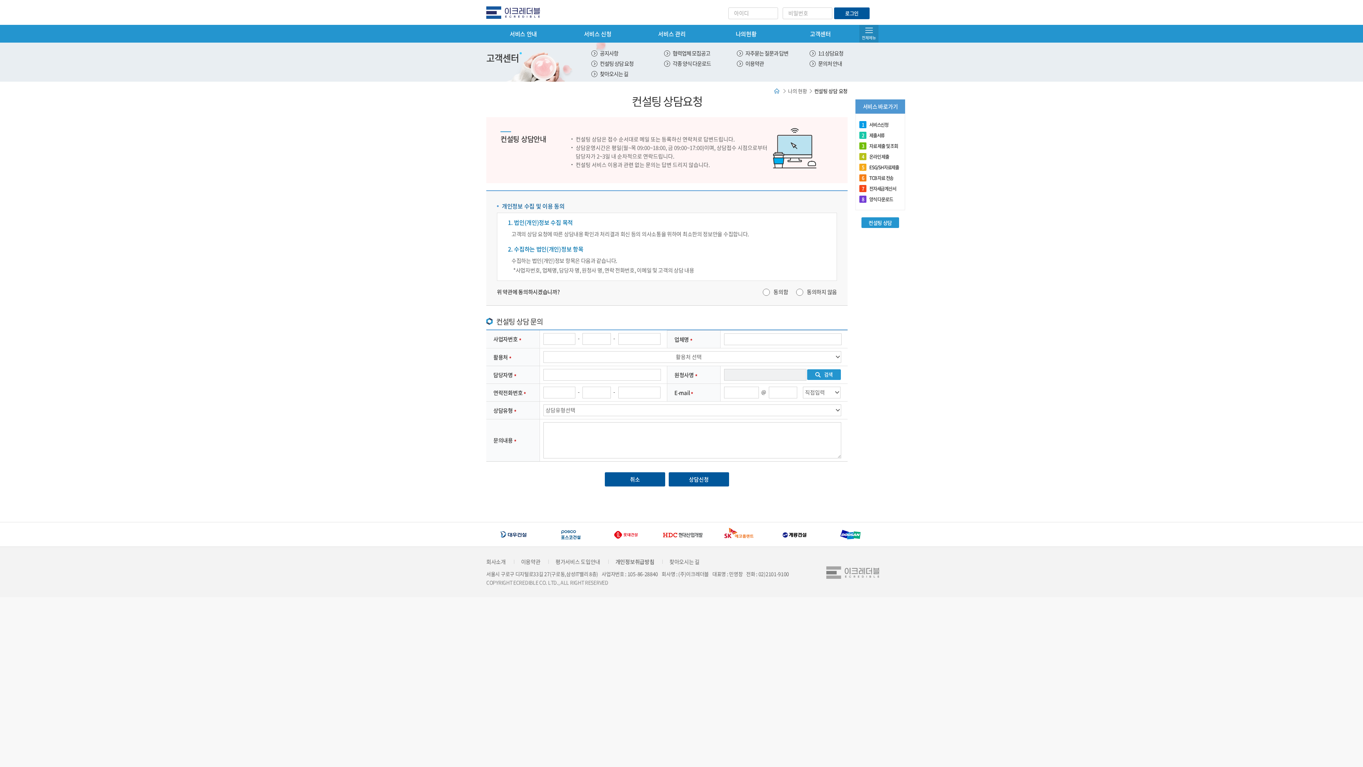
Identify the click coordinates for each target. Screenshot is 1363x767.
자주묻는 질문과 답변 (766, 53)
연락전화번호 (507, 393)
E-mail (682, 393)
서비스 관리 (671, 33)
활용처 (500, 357)
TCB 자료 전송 (877, 177)
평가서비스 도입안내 (577, 562)
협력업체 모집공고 (691, 53)
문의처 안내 (830, 63)
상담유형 (503, 410)
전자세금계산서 (879, 188)
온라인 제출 (875, 156)
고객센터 (820, 33)
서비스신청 (875, 124)
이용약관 (754, 63)
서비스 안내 (523, 33)
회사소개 (496, 562)
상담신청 (698, 479)
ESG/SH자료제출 (880, 167)
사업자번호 (505, 339)
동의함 (780, 292)
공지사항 (609, 53)
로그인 (852, 13)
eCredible (516, 12)
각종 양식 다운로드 (692, 63)
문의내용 (503, 440)
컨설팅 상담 (880, 222)
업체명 (681, 339)
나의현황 (746, 33)
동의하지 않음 (822, 292)
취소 (635, 479)
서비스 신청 (597, 33)
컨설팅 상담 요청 (617, 63)
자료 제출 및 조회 (880, 145)
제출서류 (873, 135)
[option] (514, 534)
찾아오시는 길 (614, 74)
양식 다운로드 (877, 199)
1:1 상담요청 (830, 53)
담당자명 (503, 375)
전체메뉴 (869, 38)
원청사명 (684, 375)
